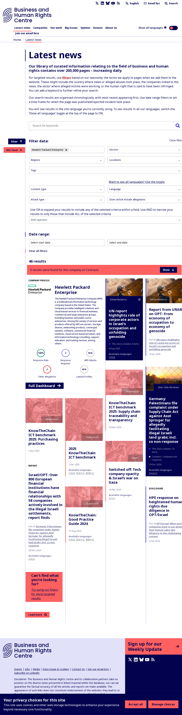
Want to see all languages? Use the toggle (137, 182)
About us (111, 27)
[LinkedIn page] (102, 3)
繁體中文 (90, 473)
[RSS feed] (118, 3)
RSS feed (12, 150)
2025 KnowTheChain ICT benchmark (82, 453)
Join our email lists (27, 33)
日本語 (112, 357)
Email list (153, 3)
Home (17, 40)
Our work (56, 27)
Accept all (136, 704)
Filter (14, 141)
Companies (40, 27)
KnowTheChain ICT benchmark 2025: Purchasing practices (43, 437)
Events (18, 669)
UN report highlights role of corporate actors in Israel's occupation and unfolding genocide (124, 324)
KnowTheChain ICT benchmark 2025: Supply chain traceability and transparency (124, 411)
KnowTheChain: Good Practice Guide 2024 (83, 519)
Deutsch (153, 473)
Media (36, 669)
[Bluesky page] (108, 3)
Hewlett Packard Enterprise (72, 289)
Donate (98, 27)
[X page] (97, 3)
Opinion (85, 27)
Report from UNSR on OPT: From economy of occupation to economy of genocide (165, 320)
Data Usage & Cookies (56, 669)
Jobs (27, 669)
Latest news (22, 27)
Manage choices (163, 704)
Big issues (71, 27)
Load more (35, 614)
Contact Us (78, 669)
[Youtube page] (113, 3)
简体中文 (80, 473)
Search (173, 3)
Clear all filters (38, 251)
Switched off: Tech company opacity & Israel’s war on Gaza (125, 476)
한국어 (112, 498)
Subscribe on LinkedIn (26, 673)
